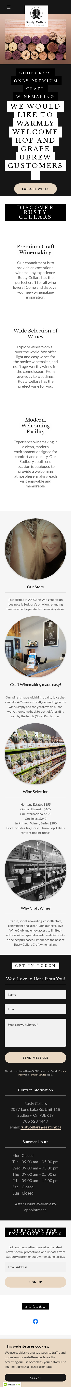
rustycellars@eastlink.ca (41, 1127)
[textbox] (35, 994)
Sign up (35, 1282)
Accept (35, 1377)
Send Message (35, 1057)
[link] (36, 7)
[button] (9, 7)
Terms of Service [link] (37, 1074)
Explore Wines (35, 188)
